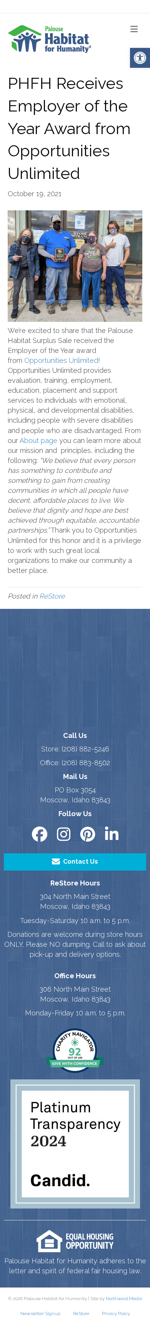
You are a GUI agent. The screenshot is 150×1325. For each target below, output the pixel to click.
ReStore (52, 596)
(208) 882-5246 (85, 749)
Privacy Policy (116, 1313)
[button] (140, 58)
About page (38, 440)
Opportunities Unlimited (61, 360)
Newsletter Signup (40, 1313)
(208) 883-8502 (86, 763)
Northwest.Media (124, 1298)
